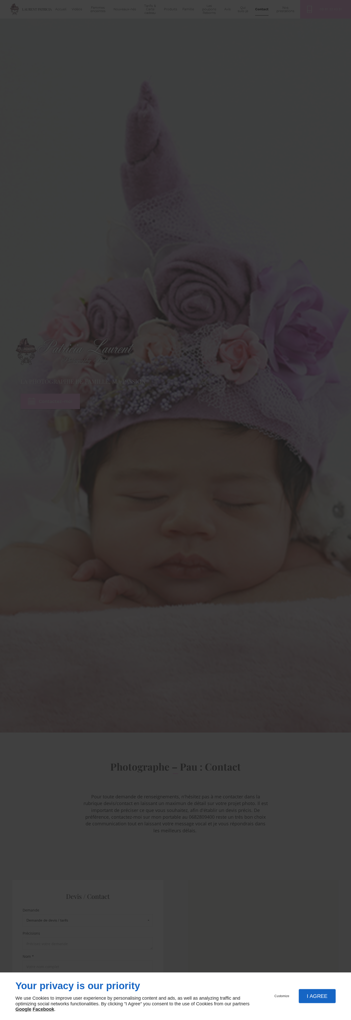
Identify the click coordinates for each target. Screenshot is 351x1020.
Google (23, 1009)
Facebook (43, 1009)
